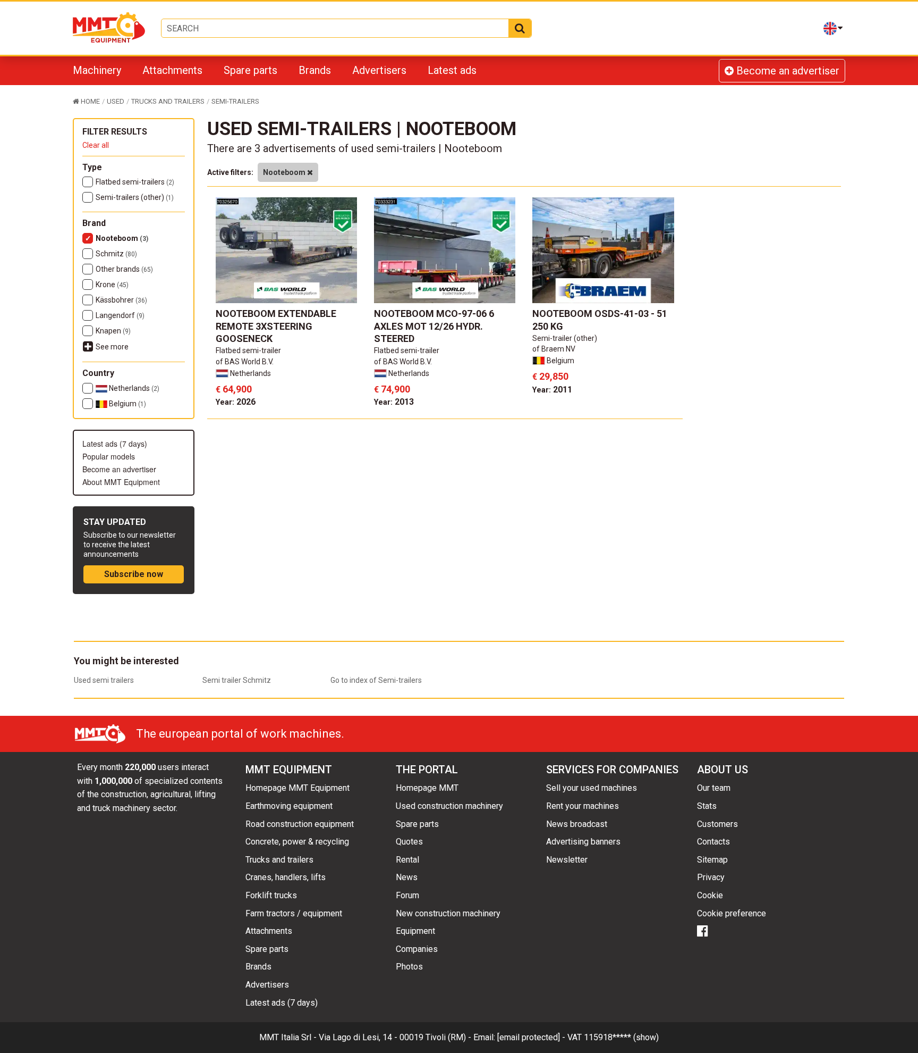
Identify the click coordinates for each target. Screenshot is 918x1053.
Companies (417, 949)
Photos (409, 967)
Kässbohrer (121, 300)
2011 (552, 390)
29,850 (550, 376)
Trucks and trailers (279, 860)
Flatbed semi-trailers (135, 182)
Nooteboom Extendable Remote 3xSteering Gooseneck (276, 326)
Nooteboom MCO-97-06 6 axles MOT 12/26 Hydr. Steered (434, 326)
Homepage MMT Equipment (297, 788)
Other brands (124, 269)
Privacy (711, 877)
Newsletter (567, 860)
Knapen (113, 331)
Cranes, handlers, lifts (285, 877)
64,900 (234, 389)
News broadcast (576, 824)
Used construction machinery (449, 806)
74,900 (392, 389)
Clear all (95, 145)
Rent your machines (582, 806)
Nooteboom (122, 238)
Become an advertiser (786, 70)
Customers (717, 824)
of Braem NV (553, 349)
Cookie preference (731, 913)
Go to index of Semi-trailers (376, 680)
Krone (112, 284)
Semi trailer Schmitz (236, 680)
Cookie (710, 895)
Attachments (172, 70)
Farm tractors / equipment (293, 913)
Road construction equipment (299, 824)
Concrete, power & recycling (297, 842)
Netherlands (133, 388)
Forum (407, 895)
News (407, 877)
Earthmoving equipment (289, 806)
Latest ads (452, 70)
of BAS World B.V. (245, 361)
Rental (407, 860)
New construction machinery (448, 913)
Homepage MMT (427, 788)
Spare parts (250, 70)
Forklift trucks (271, 895)
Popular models (108, 456)
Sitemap (712, 860)
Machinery (97, 70)
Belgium (126, 403)
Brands (315, 70)
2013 (394, 402)
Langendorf (120, 315)
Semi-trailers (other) (135, 197)
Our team (713, 788)
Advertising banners (583, 842)
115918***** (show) (621, 1037)
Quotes (409, 842)
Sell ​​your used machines (591, 788)
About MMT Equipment (121, 482)
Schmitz (116, 253)
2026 (236, 402)
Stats (707, 806)
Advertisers (379, 70)
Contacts (713, 842)
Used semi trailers (104, 680)
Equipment (415, 931)
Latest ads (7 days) (114, 443)
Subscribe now (133, 574)
